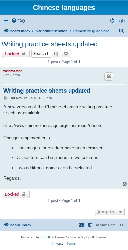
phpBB (46, 237)
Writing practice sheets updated (50, 44)
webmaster (12, 71)
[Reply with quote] (108, 76)
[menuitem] (18, 21)
